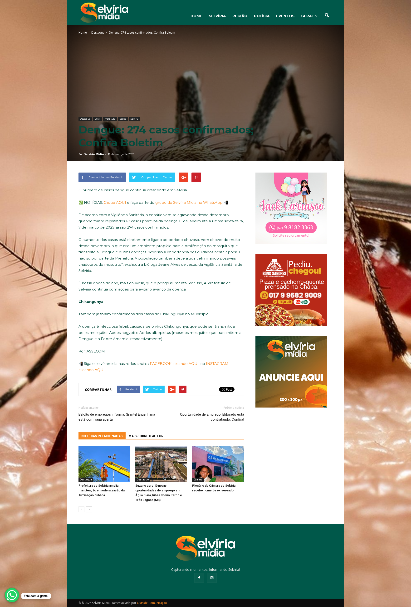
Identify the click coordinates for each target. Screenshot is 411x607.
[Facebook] (199, 578)
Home (82, 33)
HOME (196, 16)
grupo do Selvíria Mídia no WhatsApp (189, 202)
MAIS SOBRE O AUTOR (145, 436)
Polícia (261, 16)
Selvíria (217, 16)
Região (239, 16)
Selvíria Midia (94, 154)
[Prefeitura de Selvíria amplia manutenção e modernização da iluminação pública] (104, 464)
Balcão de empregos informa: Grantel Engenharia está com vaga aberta (116, 417)
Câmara (198, 479)
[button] (327, 15)
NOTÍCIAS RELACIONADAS (102, 436)
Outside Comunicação (152, 603)
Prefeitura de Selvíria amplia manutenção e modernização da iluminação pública (101, 490)
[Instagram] (212, 578)
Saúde (122, 118)
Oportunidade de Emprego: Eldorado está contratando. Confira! (212, 417)
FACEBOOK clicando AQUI (174, 363)
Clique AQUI (115, 202)
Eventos (285, 16)
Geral (307, 16)
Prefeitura (109, 118)
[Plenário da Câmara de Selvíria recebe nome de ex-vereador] (218, 464)
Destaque (85, 118)
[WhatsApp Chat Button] (12, 595)
